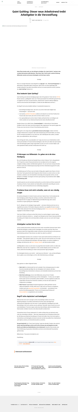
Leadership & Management (30, 2)
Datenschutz (24, 404)
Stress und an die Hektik (51, 208)
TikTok (58, 97)
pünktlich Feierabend (30, 114)
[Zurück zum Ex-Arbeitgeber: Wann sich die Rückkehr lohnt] (56, 359)
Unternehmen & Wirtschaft (45, 2)
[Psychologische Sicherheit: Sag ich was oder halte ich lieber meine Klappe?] (22, 376)
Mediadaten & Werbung (44, 404)
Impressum (64, 404)
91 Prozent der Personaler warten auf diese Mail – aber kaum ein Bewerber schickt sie (38, 367)
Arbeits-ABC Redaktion (37, 20)
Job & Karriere (19, 2)
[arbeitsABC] (8, 2)
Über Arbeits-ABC (56, 404)
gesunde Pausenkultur (34, 288)
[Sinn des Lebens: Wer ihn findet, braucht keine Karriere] (22, 359)
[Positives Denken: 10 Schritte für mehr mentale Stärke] (39, 376)
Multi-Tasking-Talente (36, 242)
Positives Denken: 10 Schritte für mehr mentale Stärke (38, 384)
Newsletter (64, 2)
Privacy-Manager (33, 404)
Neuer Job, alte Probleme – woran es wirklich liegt (54, 384)
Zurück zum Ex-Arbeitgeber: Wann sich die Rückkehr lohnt (55, 366)
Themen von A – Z (15, 404)
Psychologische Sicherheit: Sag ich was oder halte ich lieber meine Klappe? (21, 384)
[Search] (75, 2)
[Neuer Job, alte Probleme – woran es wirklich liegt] (56, 376)
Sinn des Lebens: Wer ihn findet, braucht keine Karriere (21, 366)
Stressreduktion (23, 292)
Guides (57, 2)
